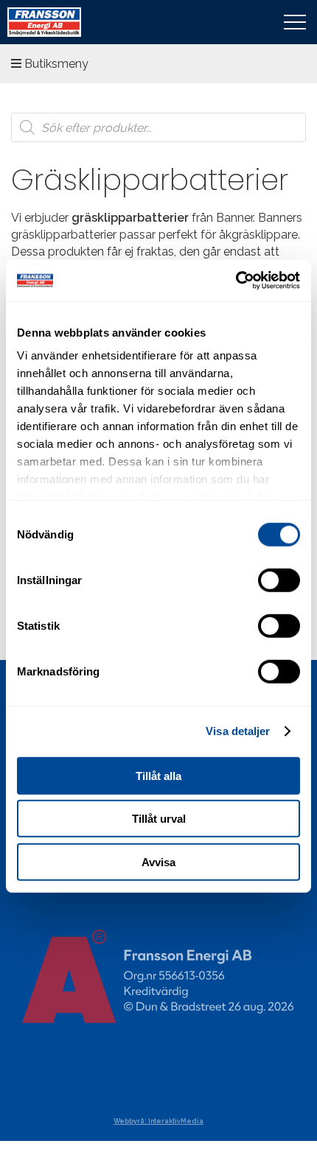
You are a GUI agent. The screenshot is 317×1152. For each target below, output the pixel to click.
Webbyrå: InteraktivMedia (158, 1121)
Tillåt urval (159, 818)
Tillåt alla (158, 775)
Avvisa (158, 861)
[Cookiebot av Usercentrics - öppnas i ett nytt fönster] (235, 280)
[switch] (279, 579)
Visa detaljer (238, 731)
